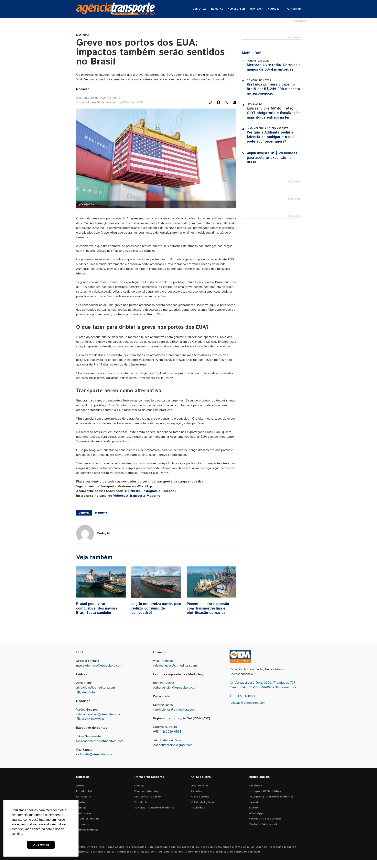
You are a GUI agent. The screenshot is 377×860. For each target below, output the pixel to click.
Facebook (169, 491)
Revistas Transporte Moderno (154, 808)
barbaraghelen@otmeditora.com (175, 687)
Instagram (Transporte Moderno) (271, 797)
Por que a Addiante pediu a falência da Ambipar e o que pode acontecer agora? (271, 137)
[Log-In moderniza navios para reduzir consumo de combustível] (156, 582)
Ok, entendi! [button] (41, 844)
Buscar (295, 9)
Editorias (199, 9)
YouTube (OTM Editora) (265, 819)
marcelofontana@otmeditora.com (99, 665)
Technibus (198, 808)
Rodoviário (83, 813)
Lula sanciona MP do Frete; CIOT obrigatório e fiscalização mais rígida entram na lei (273, 113)
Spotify (254, 808)
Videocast (83, 824)
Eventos (196, 791)
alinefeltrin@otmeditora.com (95, 687)
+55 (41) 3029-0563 (167, 731)
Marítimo (82, 35)
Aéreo (80, 786)
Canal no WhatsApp (147, 791)
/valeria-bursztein (92, 719)
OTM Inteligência (203, 802)
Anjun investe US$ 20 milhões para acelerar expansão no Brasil (272, 158)
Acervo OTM (199, 786)
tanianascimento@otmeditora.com (99, 741)
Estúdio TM (84, 791)
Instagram (150, 491)
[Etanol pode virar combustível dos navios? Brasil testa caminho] (101, 582)
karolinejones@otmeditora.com (174, 709)
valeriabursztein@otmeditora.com (99, 714)
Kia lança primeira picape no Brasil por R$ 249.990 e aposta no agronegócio (273, 89)
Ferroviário (83, 797)
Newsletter (236, 9)
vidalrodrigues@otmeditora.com (175, 665)
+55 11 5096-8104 (242, 696)
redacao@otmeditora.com (247, 703)
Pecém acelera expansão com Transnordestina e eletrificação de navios (208, 608)
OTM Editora (200, 797)
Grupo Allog (109, 232)
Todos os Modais (87, 819)
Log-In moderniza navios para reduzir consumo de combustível (156, 608)
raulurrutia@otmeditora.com (95, 754)
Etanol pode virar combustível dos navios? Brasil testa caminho (96, 608)
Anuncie (273, 9)
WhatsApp (256, 9)
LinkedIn (134, 491)
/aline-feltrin (88, 692)
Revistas (217, 9)
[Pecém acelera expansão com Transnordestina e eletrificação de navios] (211, 582)
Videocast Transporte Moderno (136, 496)
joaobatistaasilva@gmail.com (172, 745)
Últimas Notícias (87, 830)
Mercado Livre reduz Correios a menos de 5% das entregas (273, 67)
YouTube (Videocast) (263, 824)
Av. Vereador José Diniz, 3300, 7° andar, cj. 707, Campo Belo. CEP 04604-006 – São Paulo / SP (263, 685)
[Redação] (85, 533)
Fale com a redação (147, 797)
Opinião (81, 808)
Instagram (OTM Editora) (266, 791)
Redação (83, 89)
